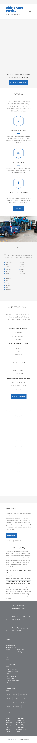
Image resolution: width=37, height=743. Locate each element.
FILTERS (16, 698)
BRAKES (15, 694)
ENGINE (9, 698)
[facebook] (7, 657)
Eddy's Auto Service (14, 9)
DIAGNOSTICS (23, 694)
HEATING (22, 698)
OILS (8, 702)
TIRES (8, 706)
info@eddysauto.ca (21, 652)
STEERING (14, 702)
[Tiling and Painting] (18, 229)
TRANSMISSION (16, 706)
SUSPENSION (23, 702)
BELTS (8, 694)
